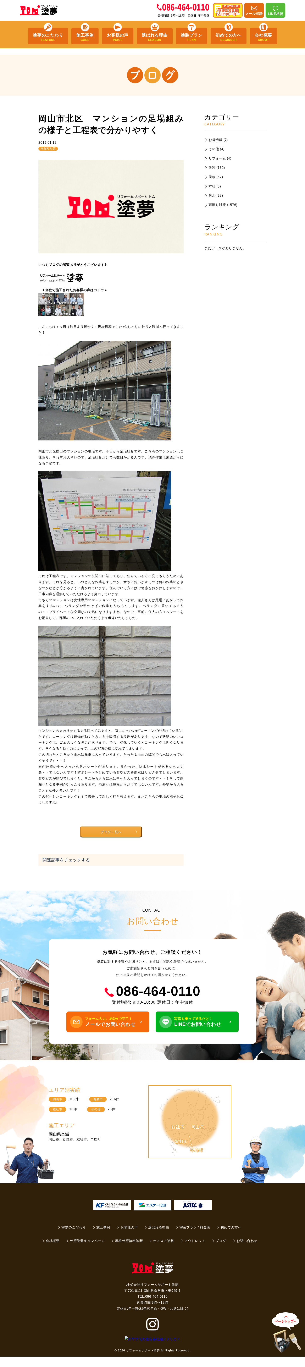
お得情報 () (218, 140)
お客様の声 (117, 37)
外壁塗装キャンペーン (87, 1241)
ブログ (221, 1241)
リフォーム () (220, 158)
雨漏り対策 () (223, 205)
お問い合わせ (247, 1241)
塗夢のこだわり (48, 37)
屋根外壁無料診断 (129, 1241)
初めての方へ (229, 37)
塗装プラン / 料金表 (194, 1227)
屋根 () (216, 177)
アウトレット (194, 1241)
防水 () (216, 195)
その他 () (216, 149)
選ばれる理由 (155, 37)
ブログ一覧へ (111, 832)
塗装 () (217, 167)
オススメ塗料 (163, 1241)
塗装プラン (192, 37)
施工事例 (85, 37)
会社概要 (263, 37)
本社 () (215, 186)
